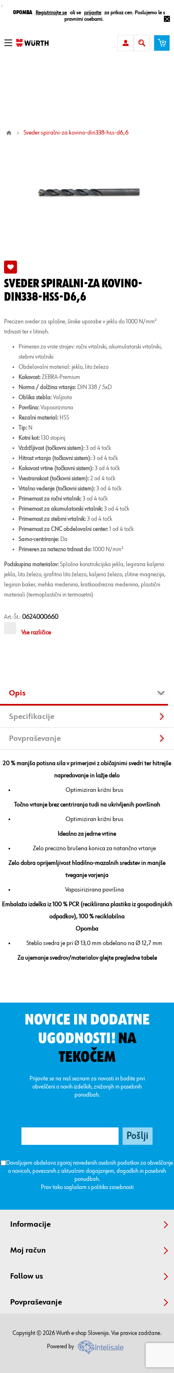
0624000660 (40, 617)
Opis (17, 693)
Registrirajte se (51, 12)
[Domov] (9, 132)
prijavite (92, 12)
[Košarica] (162, 43)
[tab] (87, 694)
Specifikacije (31, 716)
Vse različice (36, 632)
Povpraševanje (35, 738)
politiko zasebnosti (112, 1187)
